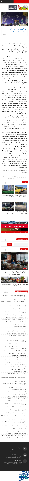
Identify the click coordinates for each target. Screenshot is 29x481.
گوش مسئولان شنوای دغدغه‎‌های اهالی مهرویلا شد (8, 196)
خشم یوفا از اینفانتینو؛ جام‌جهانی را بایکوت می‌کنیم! (16, 392)
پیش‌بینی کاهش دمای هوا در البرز (19, 429)
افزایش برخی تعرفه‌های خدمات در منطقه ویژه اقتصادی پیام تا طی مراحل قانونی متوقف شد (14, 296)
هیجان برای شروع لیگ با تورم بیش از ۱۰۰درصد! (17, 396)
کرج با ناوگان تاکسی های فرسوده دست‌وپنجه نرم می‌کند (21, 196)
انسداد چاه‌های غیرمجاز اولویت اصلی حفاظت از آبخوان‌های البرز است (14, 425)
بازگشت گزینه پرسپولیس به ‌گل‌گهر (19, 371)
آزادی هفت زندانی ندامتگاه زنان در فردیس (18, 299)
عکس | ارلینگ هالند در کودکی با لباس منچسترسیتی (16, 317)
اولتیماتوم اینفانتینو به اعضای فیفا (20, 326)
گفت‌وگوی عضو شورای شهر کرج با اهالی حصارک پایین (8, 212)
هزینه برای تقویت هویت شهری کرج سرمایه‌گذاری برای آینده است (13, 401)
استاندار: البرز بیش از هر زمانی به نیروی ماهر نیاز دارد (16, 433)
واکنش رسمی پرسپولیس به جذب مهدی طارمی (17, 387)
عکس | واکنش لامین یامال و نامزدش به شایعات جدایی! (15, 322)
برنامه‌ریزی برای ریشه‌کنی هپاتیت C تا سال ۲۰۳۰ (17, 398)
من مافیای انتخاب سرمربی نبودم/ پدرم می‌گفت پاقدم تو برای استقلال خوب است (15, 340)
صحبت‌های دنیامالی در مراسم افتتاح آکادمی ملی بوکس (15, 346)
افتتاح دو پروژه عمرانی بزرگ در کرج (5, 285)
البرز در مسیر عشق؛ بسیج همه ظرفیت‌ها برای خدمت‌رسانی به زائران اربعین (15, 305)
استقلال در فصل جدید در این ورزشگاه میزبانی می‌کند (16, 362)
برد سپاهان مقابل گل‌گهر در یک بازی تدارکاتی (17, 335)
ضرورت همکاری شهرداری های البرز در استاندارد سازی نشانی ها (14, 435)
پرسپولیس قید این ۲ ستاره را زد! (20, 381)
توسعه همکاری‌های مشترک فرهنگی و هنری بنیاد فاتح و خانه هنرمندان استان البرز (15, 312)
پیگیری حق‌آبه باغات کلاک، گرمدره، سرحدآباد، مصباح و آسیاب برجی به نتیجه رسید (14, 416)
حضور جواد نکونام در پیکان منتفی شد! (19, 355)
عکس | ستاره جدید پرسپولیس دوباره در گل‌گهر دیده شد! (15, 344)
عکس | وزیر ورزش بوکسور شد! (20, 329)
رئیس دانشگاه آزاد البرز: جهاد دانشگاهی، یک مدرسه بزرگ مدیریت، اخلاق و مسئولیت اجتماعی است (14, 409)
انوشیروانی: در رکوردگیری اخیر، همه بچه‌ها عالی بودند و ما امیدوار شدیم (14, 378)
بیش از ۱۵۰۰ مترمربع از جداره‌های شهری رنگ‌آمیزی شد (21, 212)
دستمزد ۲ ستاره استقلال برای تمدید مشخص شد (17, 338)
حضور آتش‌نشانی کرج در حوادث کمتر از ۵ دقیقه (14, 286)
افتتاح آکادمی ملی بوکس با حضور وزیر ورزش (17, 353)
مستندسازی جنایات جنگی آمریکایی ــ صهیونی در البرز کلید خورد (14, 360)
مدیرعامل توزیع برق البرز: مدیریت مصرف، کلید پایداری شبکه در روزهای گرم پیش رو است (14, 403)
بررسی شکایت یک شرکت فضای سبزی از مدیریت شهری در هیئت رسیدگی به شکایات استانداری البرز (14, 422)
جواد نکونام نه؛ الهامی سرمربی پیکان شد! (18, 348)
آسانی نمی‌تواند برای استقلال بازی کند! (19, 394)
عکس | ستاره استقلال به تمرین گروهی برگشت (17, 324)
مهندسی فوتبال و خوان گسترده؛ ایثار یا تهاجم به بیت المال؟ (15, 367)
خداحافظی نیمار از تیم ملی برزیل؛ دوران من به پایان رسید (15, 364)
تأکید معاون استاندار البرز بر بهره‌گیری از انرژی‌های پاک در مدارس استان (14, 302)
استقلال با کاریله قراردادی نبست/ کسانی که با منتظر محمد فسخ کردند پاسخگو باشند (14, 384)
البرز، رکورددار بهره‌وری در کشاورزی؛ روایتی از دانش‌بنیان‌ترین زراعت (13, 419)
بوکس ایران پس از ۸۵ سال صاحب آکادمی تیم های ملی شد (14, 351)
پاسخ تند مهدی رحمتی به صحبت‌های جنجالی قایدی (16, 333)
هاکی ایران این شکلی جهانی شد (20, 357)
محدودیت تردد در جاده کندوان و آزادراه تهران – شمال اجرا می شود (13, 315)
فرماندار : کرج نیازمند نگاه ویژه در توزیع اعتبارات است (16, 438)
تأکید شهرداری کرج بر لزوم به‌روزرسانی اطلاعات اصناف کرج (24, 286)
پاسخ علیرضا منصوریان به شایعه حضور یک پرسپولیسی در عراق (14, 319)
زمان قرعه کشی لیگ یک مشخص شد (19, 389)
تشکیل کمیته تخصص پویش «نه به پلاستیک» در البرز (16, 431)
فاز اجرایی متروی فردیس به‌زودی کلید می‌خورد (17, 309)
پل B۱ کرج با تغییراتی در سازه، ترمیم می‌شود (17, 369)
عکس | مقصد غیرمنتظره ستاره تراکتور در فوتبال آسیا (16, 331)
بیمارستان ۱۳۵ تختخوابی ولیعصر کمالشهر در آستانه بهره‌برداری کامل (13, 407)
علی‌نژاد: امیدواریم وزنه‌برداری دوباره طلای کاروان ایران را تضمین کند (14, 374)
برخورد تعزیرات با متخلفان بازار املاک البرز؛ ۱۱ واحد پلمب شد (14, 413)
